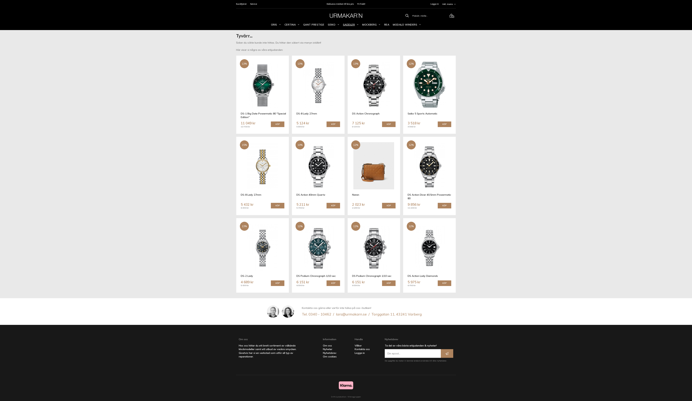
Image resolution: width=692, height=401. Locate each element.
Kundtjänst (241, 4)
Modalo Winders (405, 24)
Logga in (435, 4)
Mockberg (369, 24)
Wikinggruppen (354, 397)
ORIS (274, 24)
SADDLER (349, 24)
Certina (290, 24)
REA (386, 24)
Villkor (358, 345)
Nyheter (327, 349)
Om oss (327, 345)
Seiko (332, 24)
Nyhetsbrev (329, 353)
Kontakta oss (362, 349)
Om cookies (330, 356)
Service (253, 4)
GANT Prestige (313, 24)
